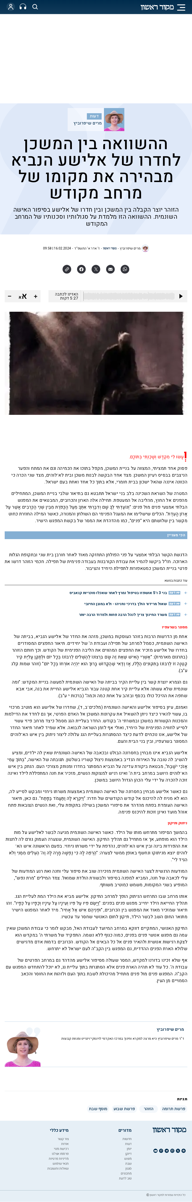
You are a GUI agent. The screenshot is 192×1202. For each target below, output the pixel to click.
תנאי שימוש (61, 1163)
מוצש (128, 1158)
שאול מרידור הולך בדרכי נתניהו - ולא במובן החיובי (125, 604)
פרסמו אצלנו (60, 1153)
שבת (128, 1163)
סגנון (128, 1168)
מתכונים (126, 1173)
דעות (94, 116)
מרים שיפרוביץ (88, 123)
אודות (65, 1143)
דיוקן (128, 1153)
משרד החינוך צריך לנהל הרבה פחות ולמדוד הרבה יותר (123, 615)
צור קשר (63, 1138)
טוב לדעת (125, 1178)
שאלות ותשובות (58, 1168)
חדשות (127, 1138)
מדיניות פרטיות (59, 1158)
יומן (129, 1148)
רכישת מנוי (61, 1148)
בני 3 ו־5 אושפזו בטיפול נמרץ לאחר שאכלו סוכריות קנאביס (118, 593)
